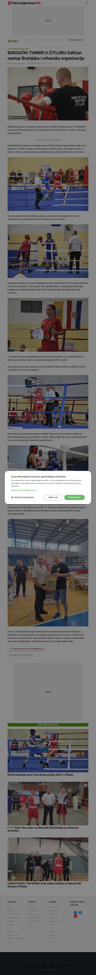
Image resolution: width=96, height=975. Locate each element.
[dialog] (48, 487)
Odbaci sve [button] (53, 497)
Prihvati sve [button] (74, 497)
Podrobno (15, 486)
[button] (48, 490)
